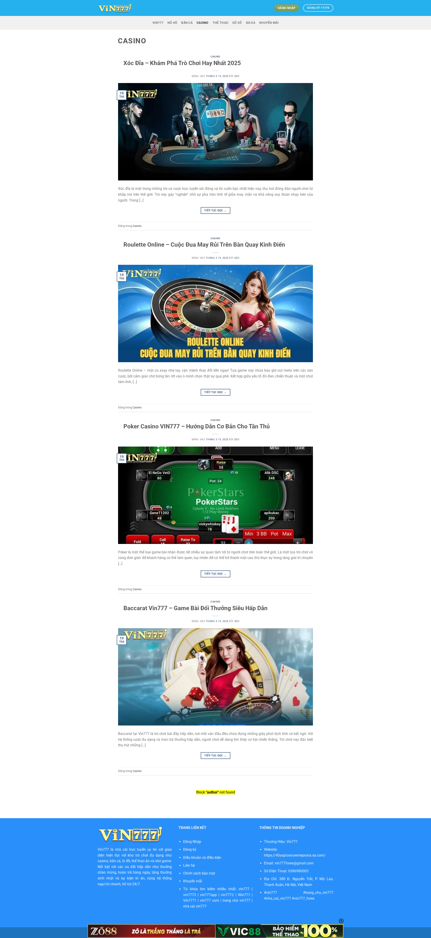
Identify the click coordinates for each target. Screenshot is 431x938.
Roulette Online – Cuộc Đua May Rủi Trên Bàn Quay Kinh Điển (204, 244)
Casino (203, 23)
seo (237, 76)
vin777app (208, 895)
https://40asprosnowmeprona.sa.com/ (294, 855)
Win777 (244, 895)
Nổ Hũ (172, 23)
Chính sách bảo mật (199, 873)
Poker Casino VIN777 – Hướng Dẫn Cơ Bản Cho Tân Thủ (196, 426)
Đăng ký (189, 849)
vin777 (244, 889)
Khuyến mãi (192, 881)
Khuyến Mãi (269, 23)
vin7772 (227, 895)
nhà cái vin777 (195, 906)
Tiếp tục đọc (215, 210)
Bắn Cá (187, 23)
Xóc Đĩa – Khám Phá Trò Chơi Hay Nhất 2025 (182, 63)
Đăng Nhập (192, 841)
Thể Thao (220, 23)
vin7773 (189, 895)
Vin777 (103, 849)
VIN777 (157, 23)
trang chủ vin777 (236, 900)
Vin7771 (189, 900)
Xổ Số (237, 23)
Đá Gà (250, 23)
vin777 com (209, 900)
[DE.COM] (115, 8)
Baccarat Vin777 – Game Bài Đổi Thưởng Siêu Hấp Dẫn (195, 608)
